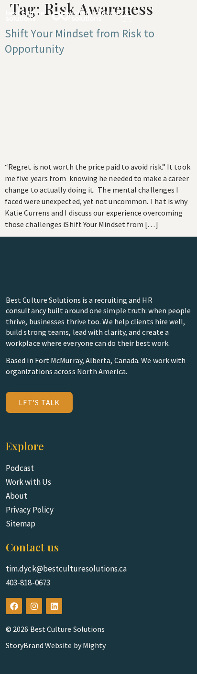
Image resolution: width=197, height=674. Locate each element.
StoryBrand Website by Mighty (56, 645)
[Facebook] (14, 606)
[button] (184, 16)
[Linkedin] (54, 606)
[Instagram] (34, 606)
